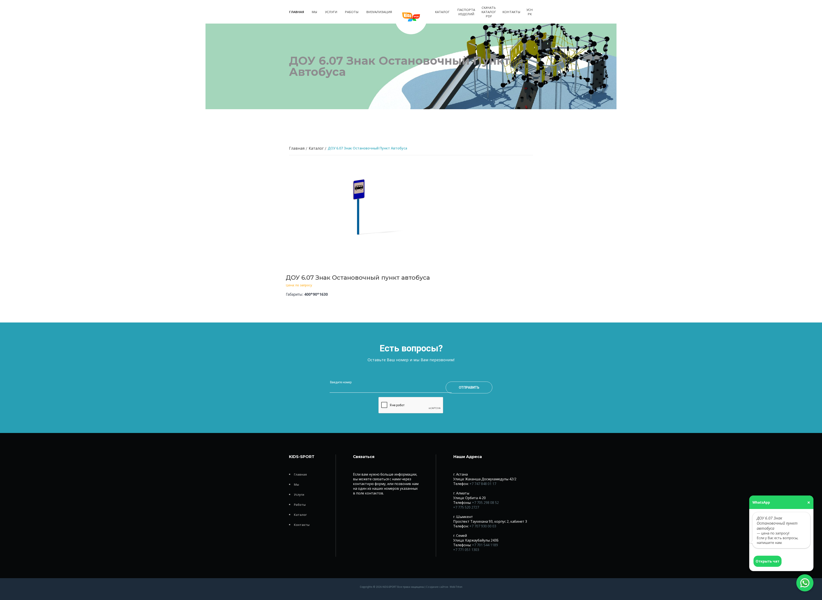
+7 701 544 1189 (485, 545)
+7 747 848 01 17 (482, 483)
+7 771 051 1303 (466, 549)
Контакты (511, 12)
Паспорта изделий (466, 11)
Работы (352, 12)
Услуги (331, 12)
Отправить (469, 387)
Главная (296, 12)
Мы (314, 12)
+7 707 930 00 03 (482, 526)
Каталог (442, 12)
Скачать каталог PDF (488, 11)
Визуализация (379, 12)
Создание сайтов (437, 587)
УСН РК (529, 11)
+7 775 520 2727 (466, 507)
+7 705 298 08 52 (485, 502)
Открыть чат (767, 561)
